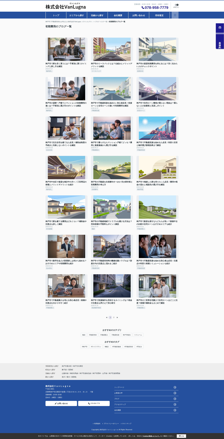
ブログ (116, 399)
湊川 (63, 377)
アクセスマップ (120, 404)
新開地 (73, 377)
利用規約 (97, 423)
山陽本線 (65, 373)
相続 (83, 335)
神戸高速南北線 (85, 373)
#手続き (139, 347)
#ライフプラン (96, 347)
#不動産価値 (116, 347)
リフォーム (138, 335)
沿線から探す (97, 15)
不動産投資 (115, 335)
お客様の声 (118, 393)
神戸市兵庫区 (78, 366)
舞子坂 (64, 370)
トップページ (119, 387)
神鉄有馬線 (74, 373)
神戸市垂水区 (67, 366)
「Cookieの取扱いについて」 (151, 436)
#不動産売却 (128, 347)
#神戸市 (84, 347)
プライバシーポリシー (111, 423)
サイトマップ (126, 423)
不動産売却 (93, 335)
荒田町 (70, 370)
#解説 (107, 347)
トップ (56, 15)
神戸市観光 (127, 335)
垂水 (68, 377)
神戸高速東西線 (114, 373)
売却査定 (159, 15)
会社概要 (118, 15)
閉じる (181, 436)
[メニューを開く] (175, 15)
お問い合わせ (138, 15)
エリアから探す (76, 15)
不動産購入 (104, 335)
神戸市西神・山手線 (100, 373)
